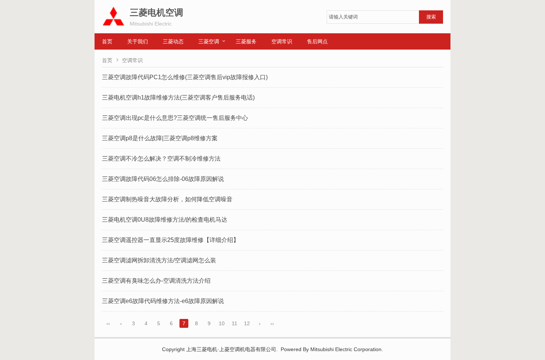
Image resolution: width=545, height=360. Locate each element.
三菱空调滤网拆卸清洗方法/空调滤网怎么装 (159, 260)
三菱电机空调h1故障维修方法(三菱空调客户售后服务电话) (178, 97)
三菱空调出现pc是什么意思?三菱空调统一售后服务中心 (175, 118)
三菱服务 (246, 41)
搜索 (431, 17)
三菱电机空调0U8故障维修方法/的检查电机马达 (164, 219)
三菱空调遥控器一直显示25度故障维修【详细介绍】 (170, 240)
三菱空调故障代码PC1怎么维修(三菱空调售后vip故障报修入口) (185, 77)
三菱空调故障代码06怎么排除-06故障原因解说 (163, 179)
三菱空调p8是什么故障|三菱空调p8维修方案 (160, 138)
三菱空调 (208, 41)
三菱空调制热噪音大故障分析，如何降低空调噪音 (167, 199)
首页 (107, 41)
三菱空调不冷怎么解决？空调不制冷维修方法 (161, 158)
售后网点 (317, 41)
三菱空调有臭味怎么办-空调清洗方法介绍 (156, 280)
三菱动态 (173, 41)
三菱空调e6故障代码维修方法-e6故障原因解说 (163, 301)
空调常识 (281, 41)
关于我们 (137, 41)
